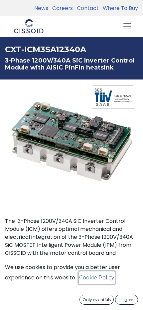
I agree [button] (126, 299)
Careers (61, 8)
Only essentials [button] (96, 299)
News (41, 8)
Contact (86, 8)
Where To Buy (119, 8)
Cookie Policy (96, 277)
